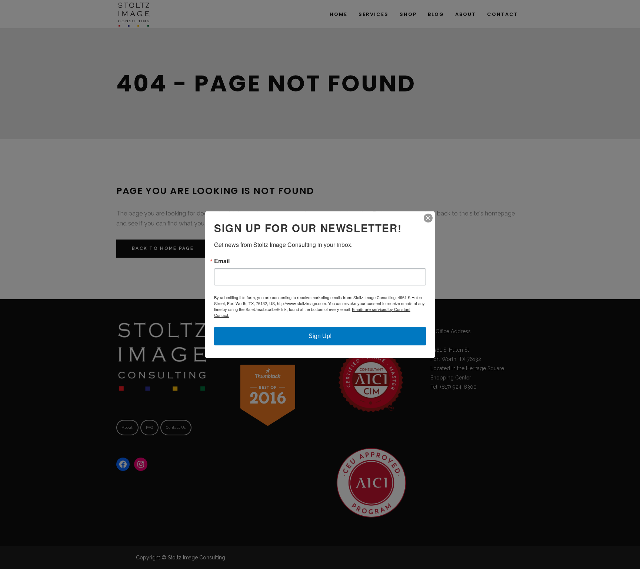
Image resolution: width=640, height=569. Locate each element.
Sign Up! (320, 336)
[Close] (428, 218)
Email (222, 261)
